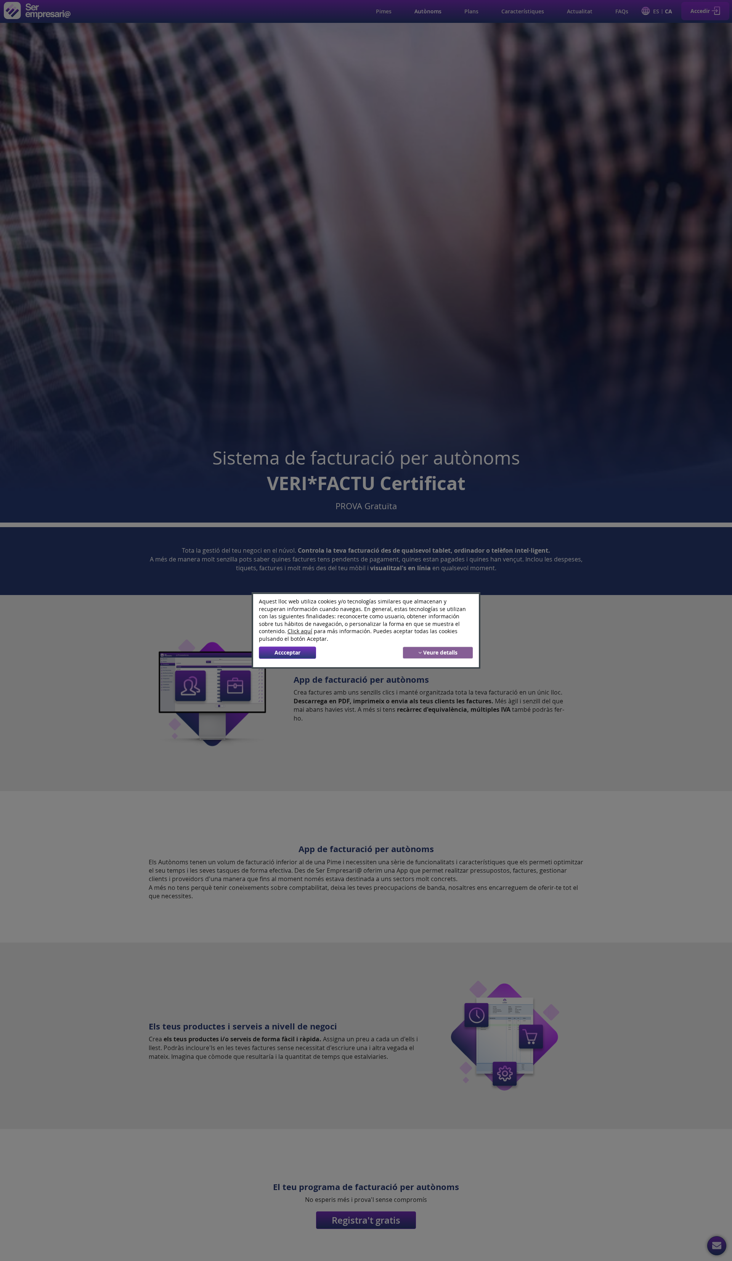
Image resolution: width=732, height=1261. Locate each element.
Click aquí (299, 631)
